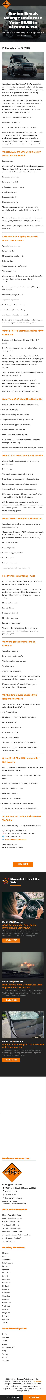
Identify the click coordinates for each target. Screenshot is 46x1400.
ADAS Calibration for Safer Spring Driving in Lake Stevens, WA (19, 926)
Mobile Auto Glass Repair (12, 1215)
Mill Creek (6, 1279)
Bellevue (5, 1289)
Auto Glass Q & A (8, 1241)
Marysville (6, 1313)
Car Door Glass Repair (10, 1221)
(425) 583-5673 (13, 1398)
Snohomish (6, 1259)
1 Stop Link (37, 1381)
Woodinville (6, 1283)
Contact (5, 1357)
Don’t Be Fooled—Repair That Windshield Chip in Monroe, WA (23, 1046)
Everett (5, 1256)
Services (5, 1337)
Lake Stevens (7, 1263)
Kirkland (5, 1286)
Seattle (5, 1309)
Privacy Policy (10, 1195)
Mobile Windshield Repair (12, 1218)
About (4, 1341)
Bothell (5, 1276)
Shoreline (6, 1296)
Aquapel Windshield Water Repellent (16, 1235)
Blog (4, 1351)
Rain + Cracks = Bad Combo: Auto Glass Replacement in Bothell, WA (22, 986)
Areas (4, 1344)
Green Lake (6, 1303)
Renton (5, 1316)
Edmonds (6, 1269)
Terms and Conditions (13, 1198)
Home (4, 1334)
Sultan (4, 1322)
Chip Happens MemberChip (12, 1238)
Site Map (5, 1360)
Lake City (6, 1293)
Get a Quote (36, 1398)
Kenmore (5, 1299)
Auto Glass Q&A (8, 1347)
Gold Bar (5, 1319)
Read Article (11, 940)
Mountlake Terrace (9, 1273)
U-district (6, 1306)
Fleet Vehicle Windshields (12, 1231)
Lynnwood (6, 1266)
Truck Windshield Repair (11, 1228)
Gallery (5, 1354)
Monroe (5, 1253)
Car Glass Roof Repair (10, 1225)
